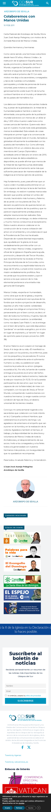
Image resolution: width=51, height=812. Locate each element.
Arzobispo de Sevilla (16, 12)
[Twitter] (28, 747)
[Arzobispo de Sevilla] (25, 489)
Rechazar (19, 808)
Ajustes (30, 808)
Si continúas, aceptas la (24, 696)
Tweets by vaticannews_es (16, 762)
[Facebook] (22, 747)
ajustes (21, 803)
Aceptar (7, 808)
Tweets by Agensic (13, 755)
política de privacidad (33, 696)
